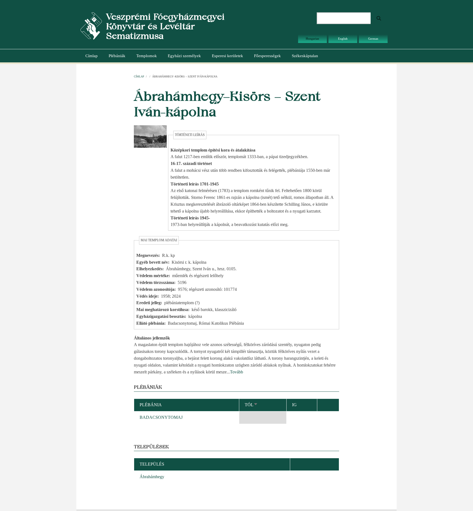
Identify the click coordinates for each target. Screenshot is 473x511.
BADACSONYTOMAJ (161, 417)
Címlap (91, 56)
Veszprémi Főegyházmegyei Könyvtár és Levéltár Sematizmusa (165, 26)
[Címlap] (91, 25)
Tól (251, 404)
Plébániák (117, 56)
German (373, 38)
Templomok (146, 56)
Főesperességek (267, 56)
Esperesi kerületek (227, 56)
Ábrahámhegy (152, 476)
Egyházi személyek (184, 56)
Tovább (236, 372)
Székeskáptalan (305, 56)
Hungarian (312, 38)
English (343, 38)
